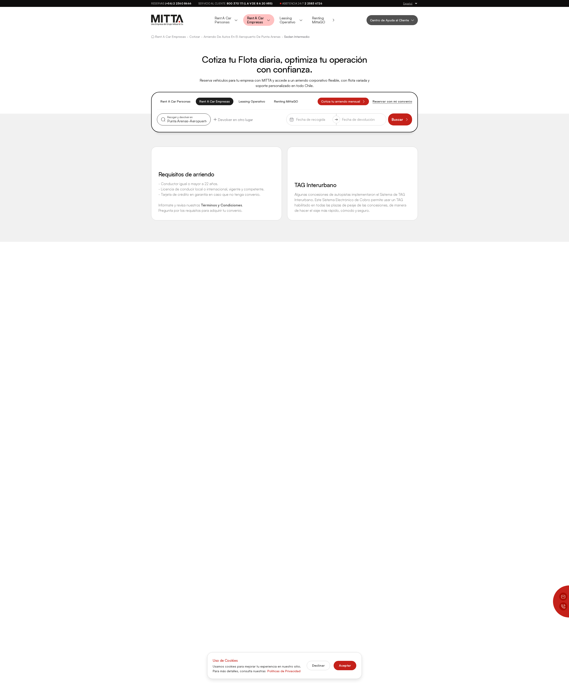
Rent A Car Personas (175, 101)
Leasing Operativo (252, 101)
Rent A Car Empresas (214, 101)
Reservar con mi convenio (392, 101)
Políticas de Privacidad (284, 671)
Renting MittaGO (286, 101)
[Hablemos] (563, 606)
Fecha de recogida (306, 117)
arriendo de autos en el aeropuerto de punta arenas (242, 36)
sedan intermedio (297, 36)
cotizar (194, 36)
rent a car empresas (170, 36)
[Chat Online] (563, 597)
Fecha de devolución (358, 117)
